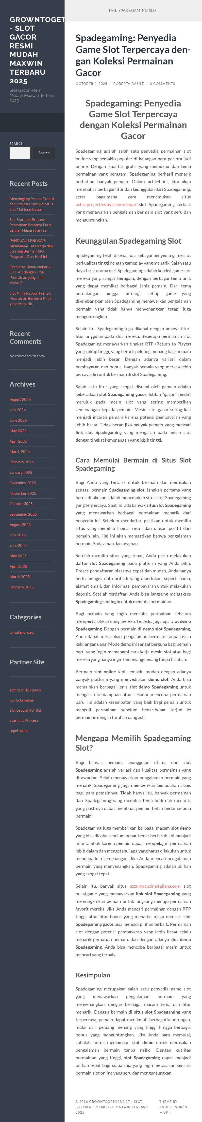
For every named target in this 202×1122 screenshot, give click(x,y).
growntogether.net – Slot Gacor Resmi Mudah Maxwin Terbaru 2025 (112, 1107)
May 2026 (18, 430)
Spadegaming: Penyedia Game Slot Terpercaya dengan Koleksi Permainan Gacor (133, 55)
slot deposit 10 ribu (25, 710)
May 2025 (18, 556)
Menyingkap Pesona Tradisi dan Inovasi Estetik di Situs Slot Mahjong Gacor (32, 203)
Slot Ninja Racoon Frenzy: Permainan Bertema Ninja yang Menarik (30, 298)
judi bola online (22, 700)
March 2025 (20, 576)
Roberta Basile (128, 84)
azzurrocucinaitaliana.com (155, 886)
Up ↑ (167, 1112)
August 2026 (20, 399)
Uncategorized (22, 632)
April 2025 (18, 566)
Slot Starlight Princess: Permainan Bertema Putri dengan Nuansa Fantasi (30, 224)
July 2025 (18, 535)
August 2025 (20, 524)
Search (17, 144)
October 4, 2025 (91, 84)
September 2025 (23, 514)
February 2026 (22, 462)
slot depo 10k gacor (25, 690)
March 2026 (20, 451)
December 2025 (23, 482)
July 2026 (18, 409)
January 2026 (21, 472)
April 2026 (18, 441)
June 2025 (18, 545)
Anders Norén (173, 1107)
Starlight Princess (24, 720)
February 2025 (22, 587)
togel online (19, 730)
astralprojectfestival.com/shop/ (106, 204)
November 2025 (23, 493)
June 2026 (18, 420)
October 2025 (21, 503)
